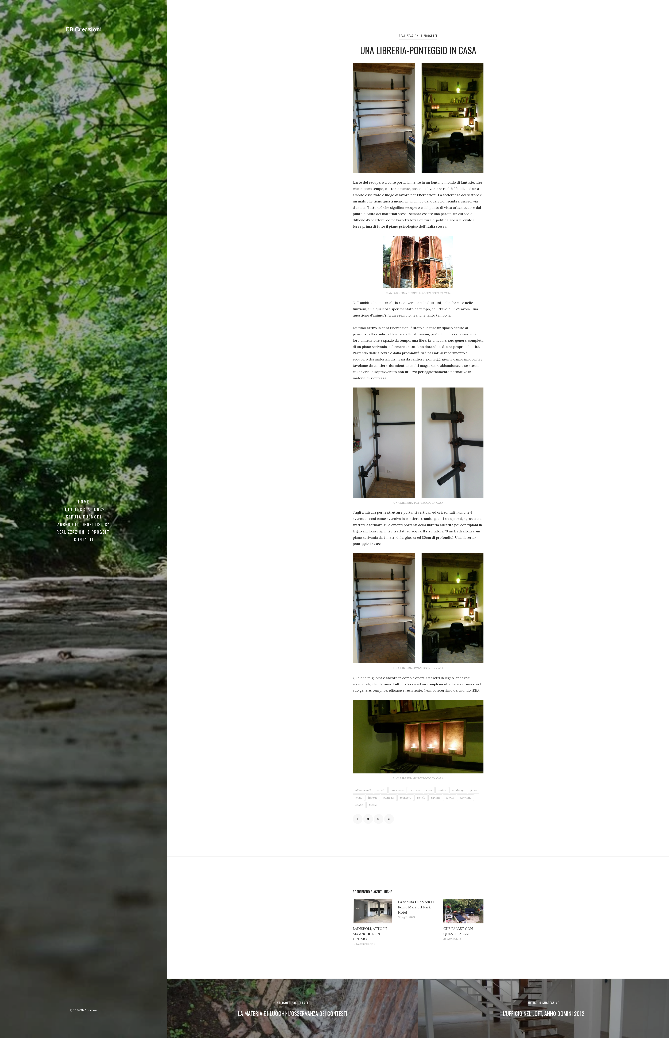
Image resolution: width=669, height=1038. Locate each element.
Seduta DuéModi (83, 516)
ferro (473, 790)
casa (429, 790)
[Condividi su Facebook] (358, 819)
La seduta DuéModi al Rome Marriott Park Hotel (416, 907)
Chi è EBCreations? (83, 509)
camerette (397, 790)
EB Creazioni (84, 29)
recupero (405, 797)
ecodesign (458, 790)
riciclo (421, 797)
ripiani (435, 797)
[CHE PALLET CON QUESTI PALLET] (463, 911)
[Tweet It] (368, 819)
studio (359, 805)
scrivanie (465, 797)
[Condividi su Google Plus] (378, 819)
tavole (373, 805)
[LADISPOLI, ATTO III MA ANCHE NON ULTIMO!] (373, 911)
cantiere (415, 790)
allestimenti (363, 790)
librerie (372, 797)
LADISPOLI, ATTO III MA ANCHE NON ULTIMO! (370, 933)
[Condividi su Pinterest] (389, 819)
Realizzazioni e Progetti (83, 532)
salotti (450, 797)
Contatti (83, 539)
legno (358, 797)
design (442, 790)
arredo (381, 790)
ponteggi (388, 797)
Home (83, 501)
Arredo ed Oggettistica (83, 524)
